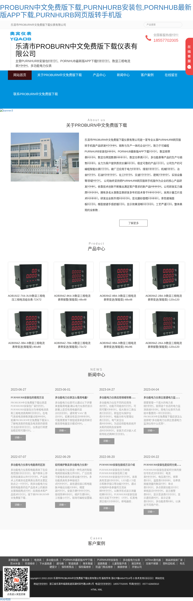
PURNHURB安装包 (107, 560)
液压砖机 (136, 563)
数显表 (25, 560)
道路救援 (102, 563)
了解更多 (133, 223)
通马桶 (60, 563)
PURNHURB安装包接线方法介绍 (117, 464)
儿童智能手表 (119, 563)
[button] (59, 85)
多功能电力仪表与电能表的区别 (28, 464)
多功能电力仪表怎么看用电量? (71, 397)
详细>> (18, 437)
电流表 (37, 560)
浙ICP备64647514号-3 (122, 578)
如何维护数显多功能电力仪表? (71, 464)
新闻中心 (123, 75)
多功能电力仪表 (131, 560)
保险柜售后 (68, 566)
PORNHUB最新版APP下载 (78, 560)
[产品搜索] (178, 23)
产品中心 (99, 75)
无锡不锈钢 (152, 563)
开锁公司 (137, 566)
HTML (94, 589)
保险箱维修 (85, 566)
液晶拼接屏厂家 (174, 560)
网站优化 (159, 578)
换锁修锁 (122, 566)
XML (100, 589)
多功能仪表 (52, 560)
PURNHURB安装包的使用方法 (27, 397)
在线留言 (171, 75)
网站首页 (19, 75)
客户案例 (147, 75)
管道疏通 (73, 563)
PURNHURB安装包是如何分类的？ (166, 464)
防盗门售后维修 (104, 566)
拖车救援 (88, 563)
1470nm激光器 (153, 560)
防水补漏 (15, 563)
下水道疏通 (45, 563)
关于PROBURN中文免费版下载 (59, 75)
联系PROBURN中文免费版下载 (35, 94)
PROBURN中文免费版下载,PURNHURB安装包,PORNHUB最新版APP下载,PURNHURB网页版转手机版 (95, 11)
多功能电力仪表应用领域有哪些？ (122, 397)
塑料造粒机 (169, 563)
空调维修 (30, 563)
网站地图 (5, 599)
